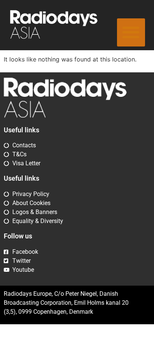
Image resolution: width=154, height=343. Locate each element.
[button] (131, 32)
